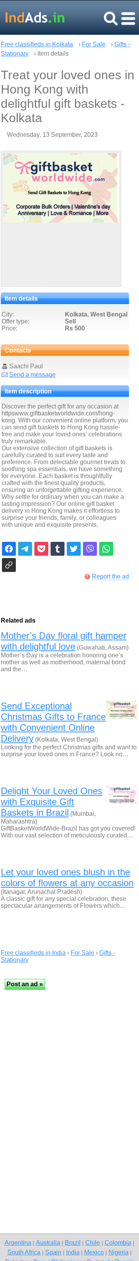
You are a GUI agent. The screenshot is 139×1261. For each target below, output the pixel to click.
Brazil (73, 1242)
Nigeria (118, 1252)
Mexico (94, 1252)
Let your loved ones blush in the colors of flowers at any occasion (67, 877)
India (73, 1252)
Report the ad (110, 576)
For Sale (93, 44)
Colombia (118, 1242)
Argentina (18, 1242)
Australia (48, 1242)
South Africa (24, 1252)
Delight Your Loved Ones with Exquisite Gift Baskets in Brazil (51, 802)
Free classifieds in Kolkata (37, 44)
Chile (92, 1242)
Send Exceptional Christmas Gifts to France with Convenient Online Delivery (53, 722)
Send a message (32, 374)
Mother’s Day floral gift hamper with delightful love (63, 641)
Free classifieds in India (33, 953)
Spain (53, 1252)
